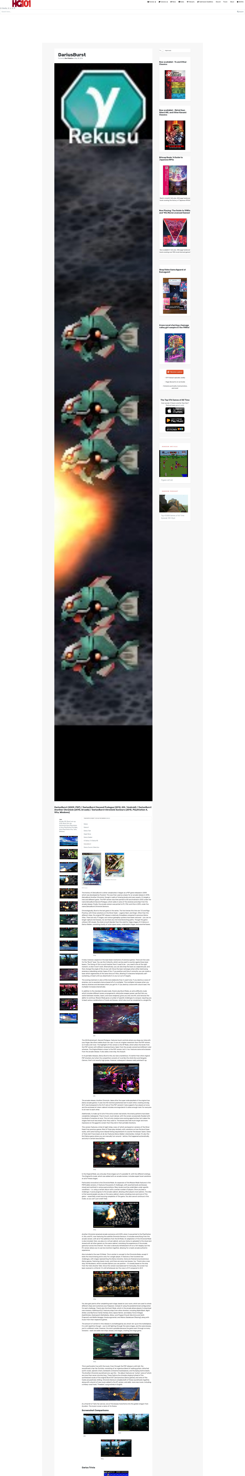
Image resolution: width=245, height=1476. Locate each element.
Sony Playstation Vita (66, 829)
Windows (62, 831)
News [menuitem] (174, 2)
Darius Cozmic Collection (91, 847)
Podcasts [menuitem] (191, 2)
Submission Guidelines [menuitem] (206, 2)
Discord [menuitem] (218, 2)
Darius (108, 818)
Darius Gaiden (88, 837)
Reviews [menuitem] (151, 2)
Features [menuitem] (163, 2)
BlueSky (4, 8)
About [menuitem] (232, 2)
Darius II (86, 827)
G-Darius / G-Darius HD (91, 840)
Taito (75, 829)
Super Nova (87, 834)
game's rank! (180, 405)
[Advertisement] (122, 28)
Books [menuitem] (182, 2)
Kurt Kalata (69, 58)
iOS (65, 821)
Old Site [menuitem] (241, 2)
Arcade (61, 821)
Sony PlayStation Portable (69, 827)
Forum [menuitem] (225, 2)
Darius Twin (87, 831)
